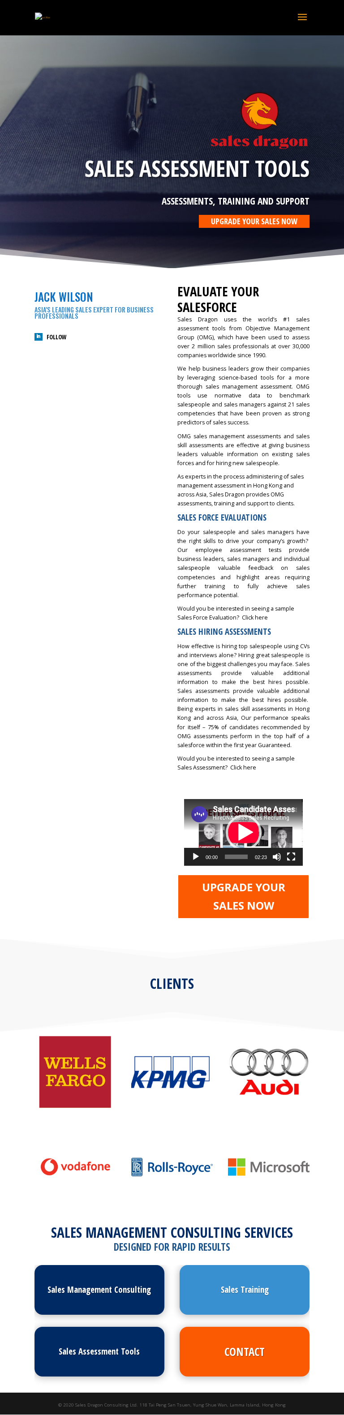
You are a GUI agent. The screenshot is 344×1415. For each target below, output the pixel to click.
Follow (57, 337)
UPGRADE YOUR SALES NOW (243, 896)
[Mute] (276, 856)
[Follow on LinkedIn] (38, 337)
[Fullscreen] (291, 856)
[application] (243, 832)
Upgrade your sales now (254, 221)
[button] (244, 833)
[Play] (195, 856)
